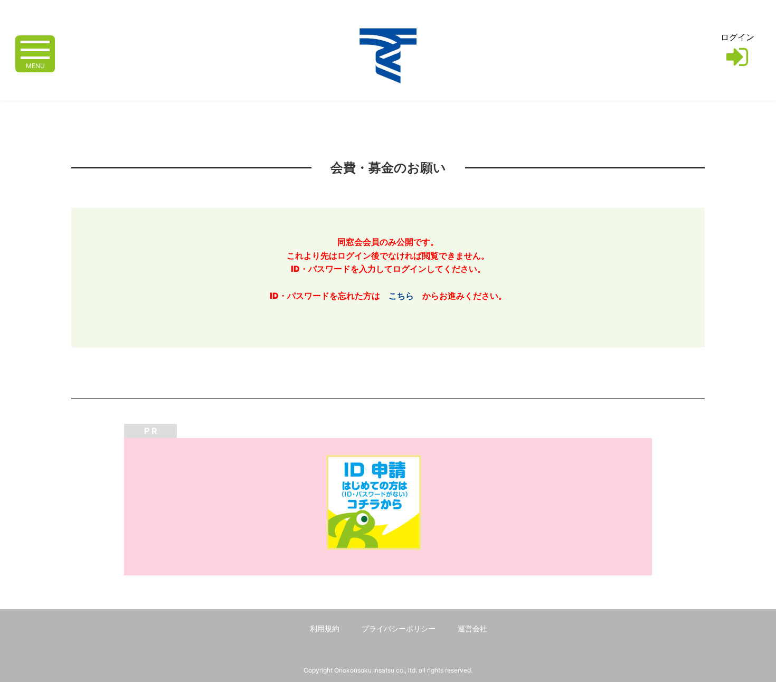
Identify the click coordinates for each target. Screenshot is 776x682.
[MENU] (35, 48)
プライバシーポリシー (399, 628)
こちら (401, 295)
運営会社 (472, 628)
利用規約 (324, 628)
